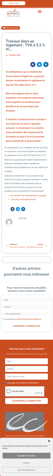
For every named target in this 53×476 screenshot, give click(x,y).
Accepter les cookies (26, 456)
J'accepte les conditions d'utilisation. (23, 383)
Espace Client (13, 3)
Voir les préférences (26, 470)
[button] (49, 441)
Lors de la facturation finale (23, 199)
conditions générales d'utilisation (28, 319)
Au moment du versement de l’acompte (28, 195)
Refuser (26, 463)
